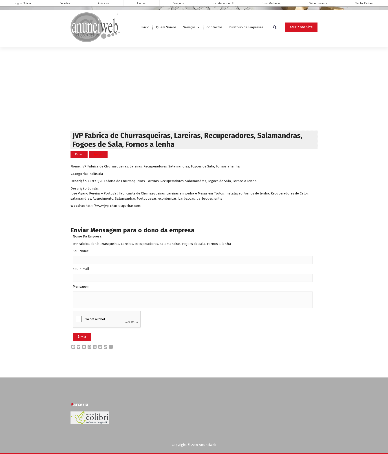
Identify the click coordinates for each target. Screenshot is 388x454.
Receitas (64, 3)
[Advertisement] (194, 96)
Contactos (215, 27)
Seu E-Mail (81, 269)
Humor (141, 3)
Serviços (189, 27)
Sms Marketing (271, 3)
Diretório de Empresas (246, 27)
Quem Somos (166, 27)
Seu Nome (81, 251)
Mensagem (81, 287)
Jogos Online (22, 3)
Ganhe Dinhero (364, 3)
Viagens (178, 3)
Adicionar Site (301, 27)
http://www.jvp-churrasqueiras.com (113, 206)
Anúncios (103, 3)
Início (145, 27)
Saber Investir (318, 3)
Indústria (95, 174)
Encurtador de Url (223, 3)
